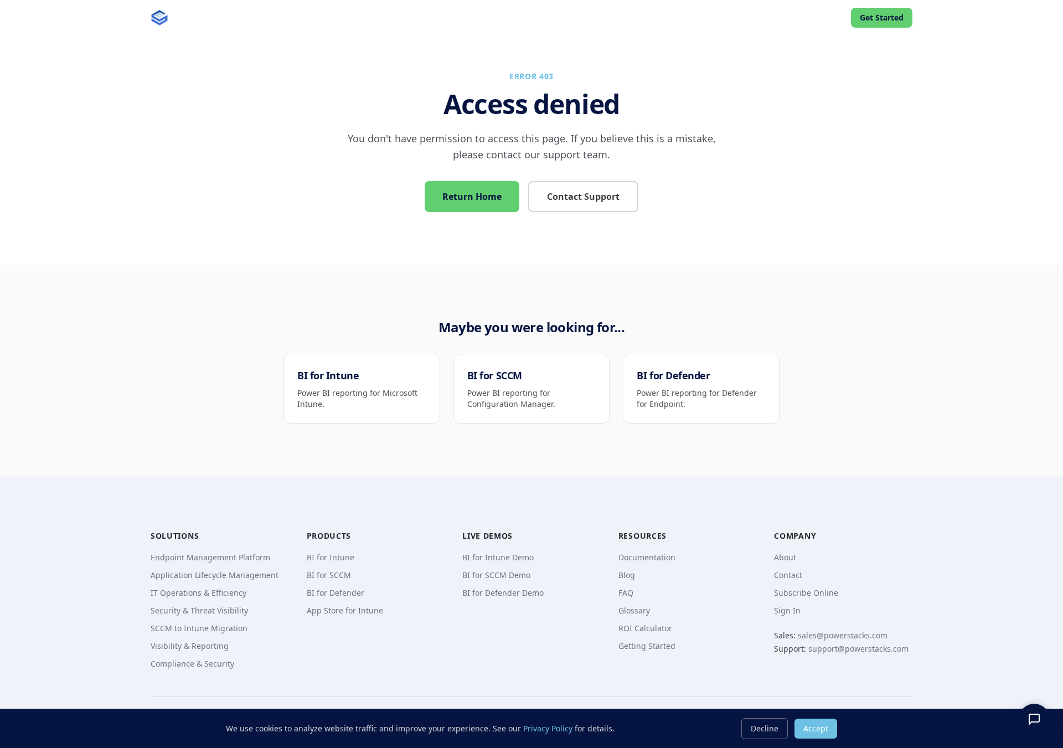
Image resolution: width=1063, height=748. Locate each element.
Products (417, 17)
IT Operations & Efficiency (198, 592)
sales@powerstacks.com (842, 635)
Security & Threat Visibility (199, 610)
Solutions (351, 17)
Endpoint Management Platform (210, 557)
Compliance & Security (192, 663)
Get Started (882, 17)
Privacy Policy (547, 728)
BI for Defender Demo (503, 592)
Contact (788, 575)
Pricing (736, 17)
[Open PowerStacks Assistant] (1034, 719)
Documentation (646, 557)
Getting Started (646, 646)
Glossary (634, 610)
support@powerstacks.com (858, 648)
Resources (671, 17)
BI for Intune (330, 557)
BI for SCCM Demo (496, 575)
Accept (815, 728)
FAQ (625, 592)
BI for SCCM (329, 575)
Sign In (787, 610)
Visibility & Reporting (190, 646)
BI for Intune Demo (498, 557)
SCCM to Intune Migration (199, 628)
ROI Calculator (645, 628)
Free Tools (599, 17)
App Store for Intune (345, 610)
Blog (551, 17)
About (785, 557)
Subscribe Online (806, 592)
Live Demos (488, 17)
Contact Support (583, 196)
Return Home (472, 196)
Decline (764, 728)
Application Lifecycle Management (214, 575)
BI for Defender (335, 592)
